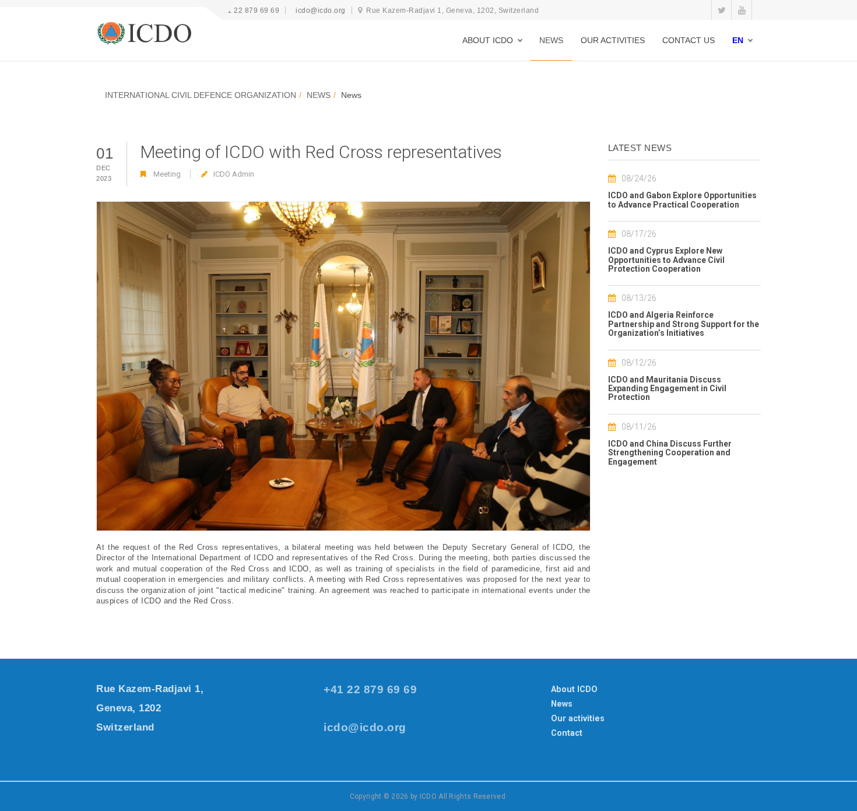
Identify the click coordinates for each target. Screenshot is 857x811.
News (561, 703)
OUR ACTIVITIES (613, 40)
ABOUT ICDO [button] (487, 40)
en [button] (737, 40)
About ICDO (574, 689)
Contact (566, 733)
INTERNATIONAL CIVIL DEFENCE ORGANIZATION (200, 95)
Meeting (167, 174)
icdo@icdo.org (321, 10)
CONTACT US (688, 40)
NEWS (551, 40)
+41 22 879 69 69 (249, 10)
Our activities (578, 718)
